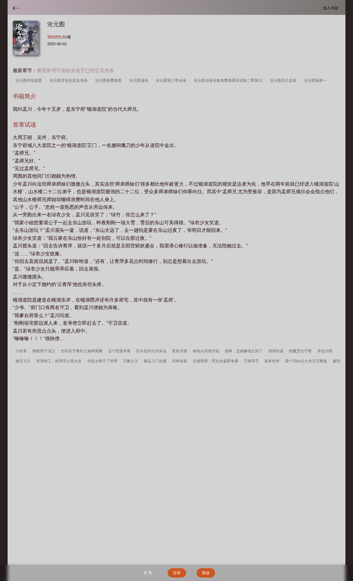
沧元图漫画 (139, 80)
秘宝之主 (23, 361)
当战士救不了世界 (102, 361)
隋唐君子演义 (43, 351)
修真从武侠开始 (206, 351)
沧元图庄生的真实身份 (70, 80)
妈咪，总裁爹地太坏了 (244, 351)
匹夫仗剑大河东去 (151, 351)
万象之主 (130, 361)
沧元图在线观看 (30, 80)
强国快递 (275, 351)
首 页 (147, 573)
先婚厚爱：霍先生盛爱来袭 (215, 361)
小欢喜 (21, 351)
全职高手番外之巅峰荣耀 (81, 351)
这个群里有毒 (119, 351)
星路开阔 (179, 351)
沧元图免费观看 (109, 80)
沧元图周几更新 (284, 80)
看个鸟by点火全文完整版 (306, 361)
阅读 (206, 573)
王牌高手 (251, 361)
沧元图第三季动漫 (172, 80)
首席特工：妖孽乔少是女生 (59, 361)
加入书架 (331, 8)
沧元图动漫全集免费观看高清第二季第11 (229, 80)
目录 (177, 573)
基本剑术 (272, 361)
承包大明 (324, 351)
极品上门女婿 (155, 361)
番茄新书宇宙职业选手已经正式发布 (75, 70)
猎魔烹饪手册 (300, 351)
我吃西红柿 (56, 37)
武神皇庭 (179, 361)
